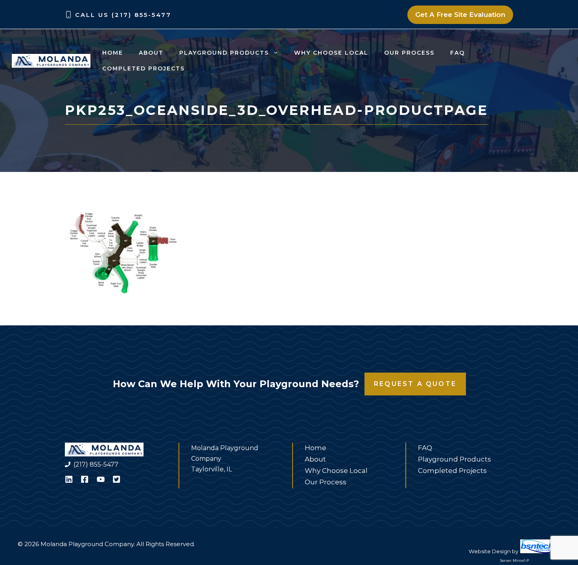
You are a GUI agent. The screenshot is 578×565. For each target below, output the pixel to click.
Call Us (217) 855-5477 (123, 14)
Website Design (490, 551)
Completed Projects (143, 68)
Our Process (409, 52)
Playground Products (224, 52)
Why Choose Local (331, 52)
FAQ (457, 52)
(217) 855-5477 (96, 464)
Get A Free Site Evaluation (460, 14)
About (151, 52)
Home (112, 52)
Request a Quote (415, 384)
